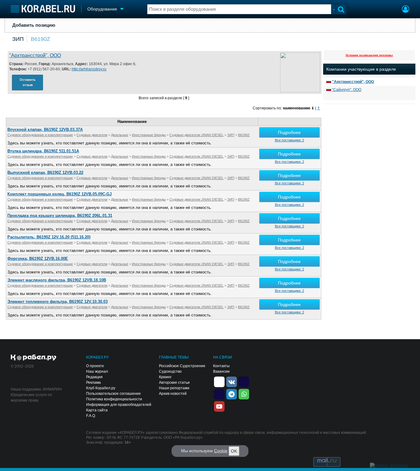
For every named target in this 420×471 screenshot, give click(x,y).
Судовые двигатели (92, 135)
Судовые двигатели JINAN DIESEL (196, 135)
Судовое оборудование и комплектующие (40, 135)
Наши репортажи (174, 388)
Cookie (221, 450)
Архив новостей (173, 393)
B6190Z (40, 39)
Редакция (94, 377)
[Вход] (405, 10)
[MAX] (219, 393)
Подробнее (289, 132)
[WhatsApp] (244, 393)
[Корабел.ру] (34, 358)
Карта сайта (97, 410)
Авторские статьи (174, 382)
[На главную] (43, 9)
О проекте (95, 366)
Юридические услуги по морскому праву (31, 397)
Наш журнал (97, 371)
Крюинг (165, 377)
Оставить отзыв (28, 82)
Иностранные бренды (149, 135)
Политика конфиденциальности (114, 399)
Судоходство (170, 371)
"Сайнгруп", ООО (346, 90)
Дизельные (119, 135)
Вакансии (221, 371)
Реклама (93, 382)
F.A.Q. (91, 416)
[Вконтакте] (231, 381)
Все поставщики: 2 (289, 140)
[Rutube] (244, 381)
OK (234, 451)
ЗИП (18, 39)
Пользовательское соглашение (113, 393)
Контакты (221, 366)
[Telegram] (231, 393)
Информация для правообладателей (118, 404)
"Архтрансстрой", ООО (35, 55)
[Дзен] (219, 381)
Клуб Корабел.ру (100, 388)
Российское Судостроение (182, 366)
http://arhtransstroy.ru (89, 69)
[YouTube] (219, 405)
